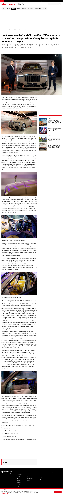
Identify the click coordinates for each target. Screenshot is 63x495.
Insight (44, 8)
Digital (18, 8)
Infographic (30, 8)
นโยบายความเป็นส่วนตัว (5, 493)
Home (4, 8)
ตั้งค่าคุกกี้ (44, 491)
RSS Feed (28, 480)
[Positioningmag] (8, 4)
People (8, 8)
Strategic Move (38, 8)
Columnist (24, 8)
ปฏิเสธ (50, 491)
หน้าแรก (2, 29)
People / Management (19, 473)
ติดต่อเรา (28, 473)
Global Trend (19, 488)
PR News (13, 8)
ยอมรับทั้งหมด (57, 491)
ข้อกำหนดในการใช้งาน (30, 478)
